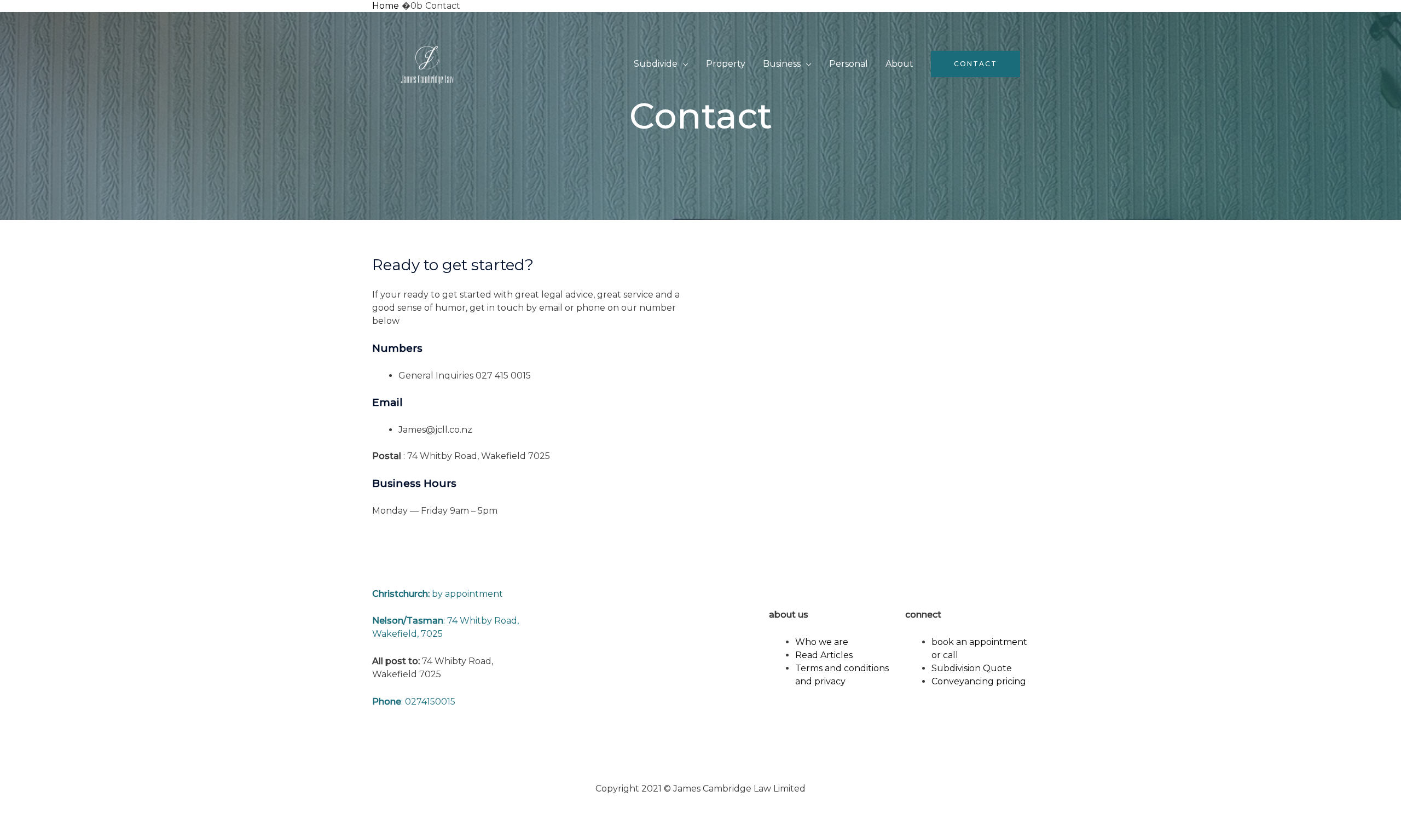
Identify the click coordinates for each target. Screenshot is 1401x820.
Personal (848, 64)
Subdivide (656, 64)
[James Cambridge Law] (427, 63)
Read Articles (824, 655)
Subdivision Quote (971, 668)
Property (725, 64)
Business (782, 64)
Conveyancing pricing (978, 681)
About (899, 64)
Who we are (821, 642)
